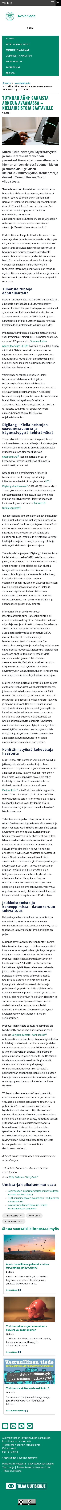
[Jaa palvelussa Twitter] (21, 1425)
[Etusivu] (21, 14)
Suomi (30, 28)
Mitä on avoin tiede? (18, 44)
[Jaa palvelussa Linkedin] (13, 1425)
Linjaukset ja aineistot (19, 55)
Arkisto (10, 73)
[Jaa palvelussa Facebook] (5, 1425)
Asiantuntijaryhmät (17, 50)
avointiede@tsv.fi (28, 1457)
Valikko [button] (7, 3)
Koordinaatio (14, 61)
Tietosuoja (8, 1467)
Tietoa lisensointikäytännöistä (33, 1467)
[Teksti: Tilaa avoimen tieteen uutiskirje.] (26, 1486)
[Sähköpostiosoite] (30, 1425)
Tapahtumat (13, 67)
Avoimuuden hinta (14, 1221)
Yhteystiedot (9, 1457)
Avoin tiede (34, 1215)
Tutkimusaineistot (13, 1215)
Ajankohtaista (22, 82)
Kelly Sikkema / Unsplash (22, 1177)
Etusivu (10, 38)
